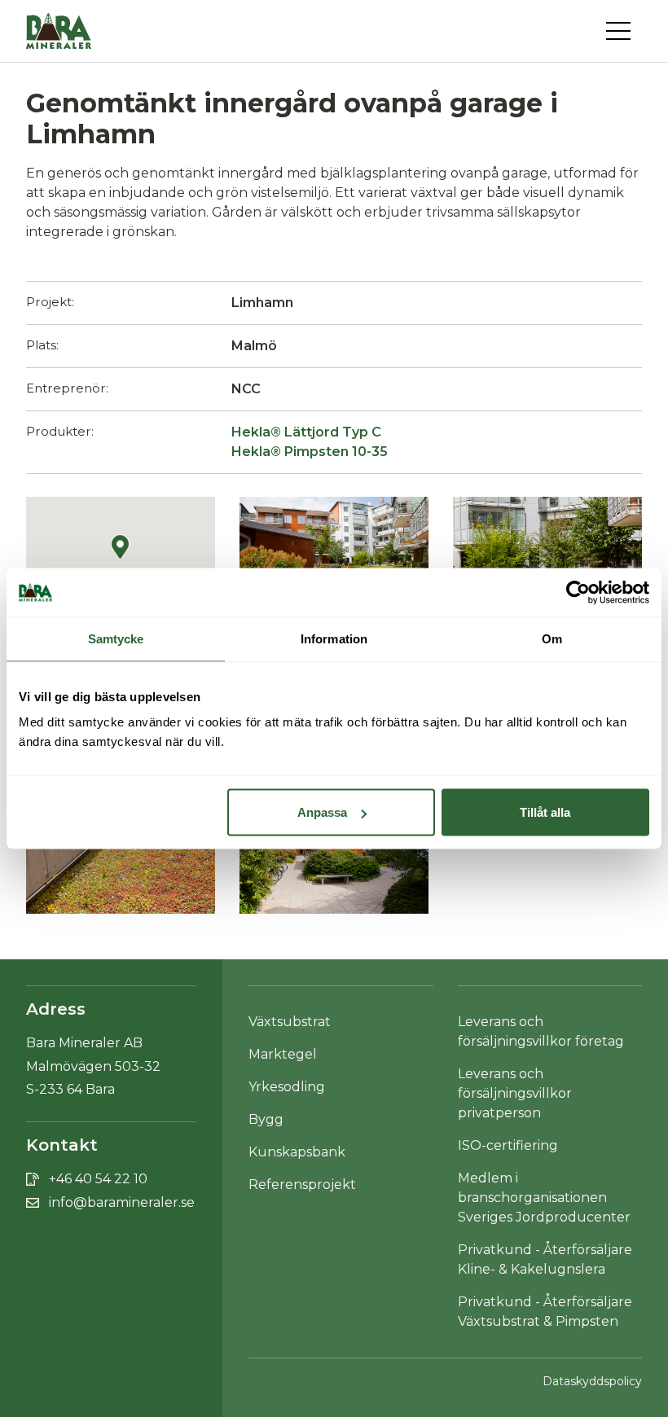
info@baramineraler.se (122, 1202)
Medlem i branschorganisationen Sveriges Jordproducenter (544, 1197)
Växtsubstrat (289, 1021)
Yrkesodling (286, 1087)
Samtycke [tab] (116, 639)
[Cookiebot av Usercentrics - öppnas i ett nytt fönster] (578, 593)
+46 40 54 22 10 (98, 1179)
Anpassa (322, 812)
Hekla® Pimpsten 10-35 (309, 451)
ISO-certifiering (508, 1145)
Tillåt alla (545, 812)
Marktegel (282, 1054)
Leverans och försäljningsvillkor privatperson (515, 1093)
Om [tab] (552, 639)
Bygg (265, 1119)
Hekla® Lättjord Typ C (306, 432)
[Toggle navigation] (624, 31)
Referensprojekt (302, 1184)
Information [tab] (334, 639)
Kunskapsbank (296, 1152)
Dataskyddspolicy (592, 1381)
